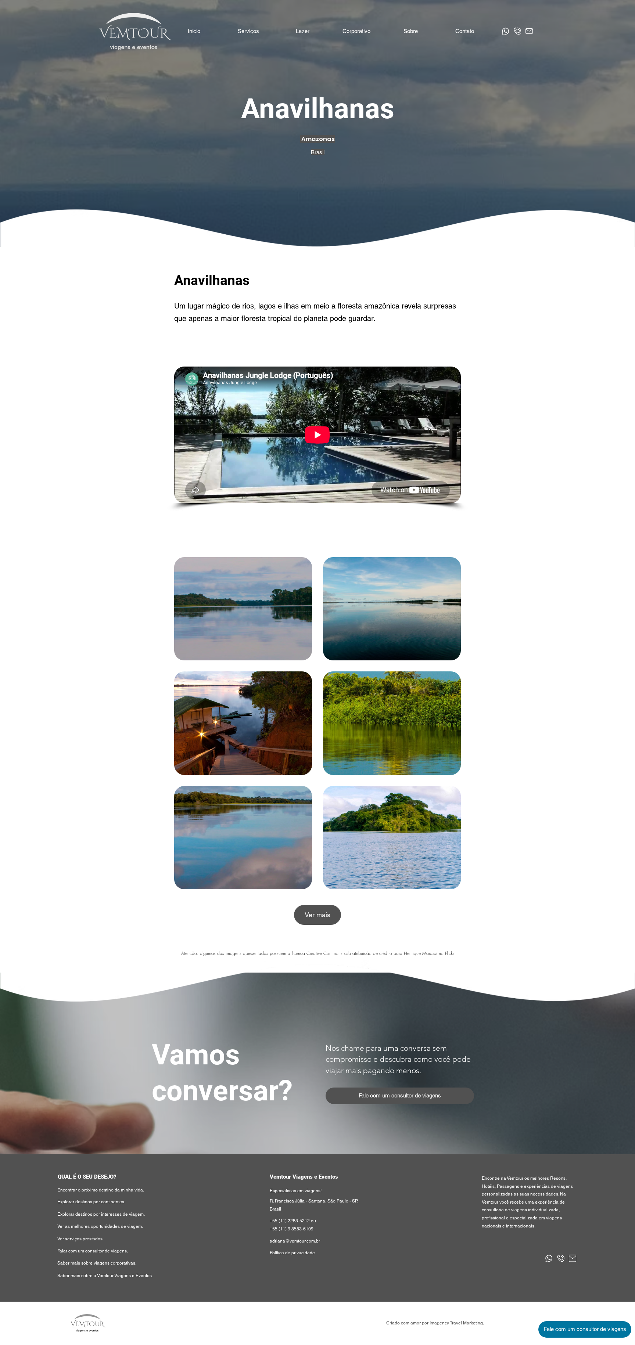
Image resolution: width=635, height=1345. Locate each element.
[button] (302, 31)
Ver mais (317, 915)
